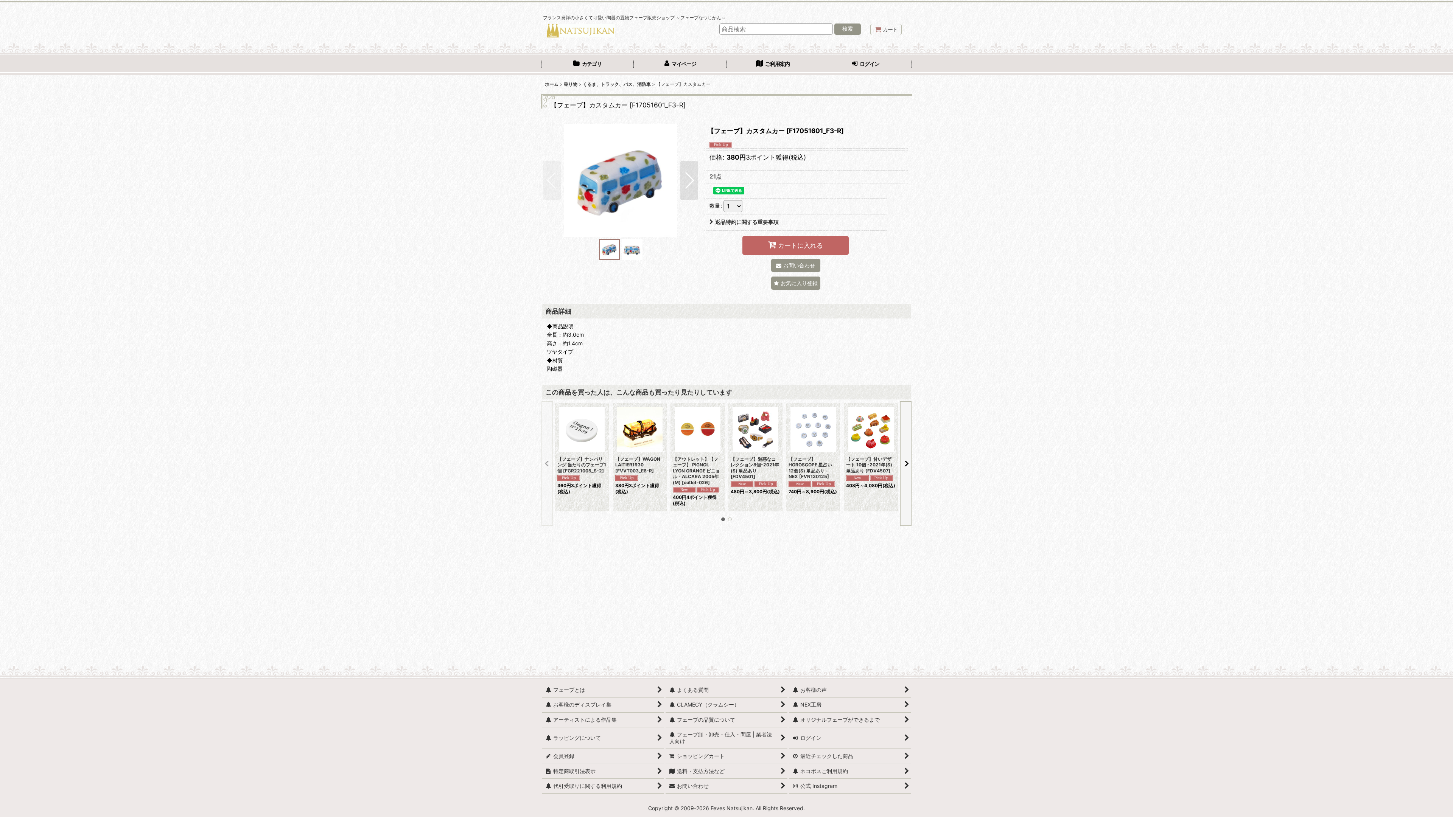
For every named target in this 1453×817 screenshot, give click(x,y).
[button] (552, 180)
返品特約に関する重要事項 (747, 222)
